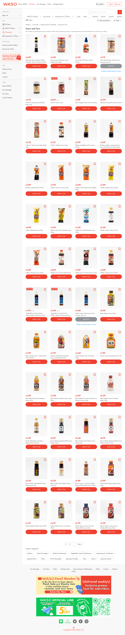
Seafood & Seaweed (59, 553)
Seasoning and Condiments (48, 25)
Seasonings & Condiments (104, 553)
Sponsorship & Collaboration (82, 569)
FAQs (49, 4)
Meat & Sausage (42, 553)
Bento (103, 16)
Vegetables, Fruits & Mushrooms (81, 553)
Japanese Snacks (106, 559)
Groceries (35, 25)
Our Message (41, 4)
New (85, 16)
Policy (74, 571)
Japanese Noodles (72, 559)
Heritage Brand (58, 4)
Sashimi (95, 16)
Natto (43, 559)
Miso (84, 559)
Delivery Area (65, 569)
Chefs (55, 569)
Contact (105, 569)
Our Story (46, 569)
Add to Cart (36, 66)
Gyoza (93, 559)
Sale (78, 16)
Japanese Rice (31, 559)
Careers (114, 569)
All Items (32, 4)
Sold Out (111, 66)
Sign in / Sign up (114, 4)
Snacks (111, 16)
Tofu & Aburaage (55, 559)
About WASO (22, 4)
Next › (80, 544)
